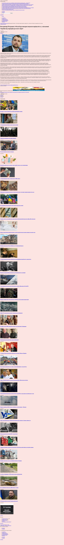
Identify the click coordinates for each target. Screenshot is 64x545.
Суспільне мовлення (5, 20)
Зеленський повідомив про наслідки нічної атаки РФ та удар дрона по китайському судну (17, 393)
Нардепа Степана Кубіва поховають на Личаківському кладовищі (12, 272)
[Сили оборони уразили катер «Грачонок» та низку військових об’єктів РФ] (8, 284)
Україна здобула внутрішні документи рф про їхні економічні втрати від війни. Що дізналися (17, 219)
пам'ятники (23, 92)
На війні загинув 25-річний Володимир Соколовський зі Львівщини (13, 326)
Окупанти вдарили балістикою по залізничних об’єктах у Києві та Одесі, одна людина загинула (16, 8)
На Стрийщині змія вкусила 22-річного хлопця (9, 487)
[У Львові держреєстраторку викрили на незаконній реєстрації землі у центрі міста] (8, 257)
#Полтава (11, 92)
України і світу (4, 18)
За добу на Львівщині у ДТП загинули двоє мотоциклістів (11, 474)
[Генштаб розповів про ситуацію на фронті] (8, 136)
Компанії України (4, 520)
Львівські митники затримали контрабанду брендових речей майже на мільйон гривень (16, 447)
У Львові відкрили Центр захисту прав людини (9, 124)
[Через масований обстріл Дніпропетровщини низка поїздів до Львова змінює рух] (8, 418)
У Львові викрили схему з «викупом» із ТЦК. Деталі (10, 178)
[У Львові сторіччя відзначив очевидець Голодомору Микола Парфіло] (8, 351)
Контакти (1, 523)
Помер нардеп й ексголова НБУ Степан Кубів (8, 434)
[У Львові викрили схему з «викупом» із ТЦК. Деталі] (7, 176)
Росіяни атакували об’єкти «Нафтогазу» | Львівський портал (11, 245)
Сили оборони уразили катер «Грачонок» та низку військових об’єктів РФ (14, 286)
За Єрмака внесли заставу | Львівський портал (9, 501)
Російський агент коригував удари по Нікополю (9, 339)
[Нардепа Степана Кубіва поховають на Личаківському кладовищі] (8, 270)
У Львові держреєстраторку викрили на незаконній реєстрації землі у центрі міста (15, 259)
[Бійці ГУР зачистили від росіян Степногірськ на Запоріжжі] (8, 311)
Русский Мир (27, 92)
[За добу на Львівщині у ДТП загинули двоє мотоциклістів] (8, 472)
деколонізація (15, 92)
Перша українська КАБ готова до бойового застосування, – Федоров (13, 407)
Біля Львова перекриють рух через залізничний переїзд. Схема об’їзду (13, 366)
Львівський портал (5, 19)
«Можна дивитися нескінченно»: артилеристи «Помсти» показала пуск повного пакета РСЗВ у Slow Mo (17, 4)
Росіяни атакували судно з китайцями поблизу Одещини (11, 460)
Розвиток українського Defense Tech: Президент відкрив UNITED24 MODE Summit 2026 (15, 3)
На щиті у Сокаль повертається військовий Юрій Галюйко (11, 111)
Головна (1, 23)
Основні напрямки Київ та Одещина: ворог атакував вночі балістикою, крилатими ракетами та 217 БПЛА (18, 7)
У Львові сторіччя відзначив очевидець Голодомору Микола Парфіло (13, 353)
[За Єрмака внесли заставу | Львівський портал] (8, 499)
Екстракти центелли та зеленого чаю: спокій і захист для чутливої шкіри (14, 165)
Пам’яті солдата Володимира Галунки (7, 9)
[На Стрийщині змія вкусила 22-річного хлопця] (8, 485)
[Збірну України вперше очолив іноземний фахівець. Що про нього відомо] (8, 378)
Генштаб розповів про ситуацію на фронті (8, 138)
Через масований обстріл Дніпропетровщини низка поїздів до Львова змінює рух (15, 420)
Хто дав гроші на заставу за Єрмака (7, 151)
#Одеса (8, 92)
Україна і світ (4, 519)
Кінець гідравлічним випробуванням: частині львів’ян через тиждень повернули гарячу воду (17, 232)
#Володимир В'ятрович (3, 92)
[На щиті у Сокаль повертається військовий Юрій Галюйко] (8, 109)
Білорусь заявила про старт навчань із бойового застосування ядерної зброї (14, 299)
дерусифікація (19, 92)
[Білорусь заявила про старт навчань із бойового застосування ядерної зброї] (8, 297)
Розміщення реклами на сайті (4, 524)
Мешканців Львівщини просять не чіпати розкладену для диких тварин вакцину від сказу (17, 192)
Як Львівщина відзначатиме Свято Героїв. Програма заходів (11, 205)
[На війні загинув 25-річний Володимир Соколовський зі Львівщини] (8, 324)
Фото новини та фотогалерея (6, 521)
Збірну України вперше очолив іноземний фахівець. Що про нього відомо (14, 380)
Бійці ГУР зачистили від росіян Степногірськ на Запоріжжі (11, 313)
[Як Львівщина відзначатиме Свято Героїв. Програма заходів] (8, 203)
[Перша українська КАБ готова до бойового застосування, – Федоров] (8, 405)
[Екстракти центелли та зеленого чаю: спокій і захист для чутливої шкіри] (8, 163)
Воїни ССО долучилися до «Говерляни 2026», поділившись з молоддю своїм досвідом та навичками (17, 5)
